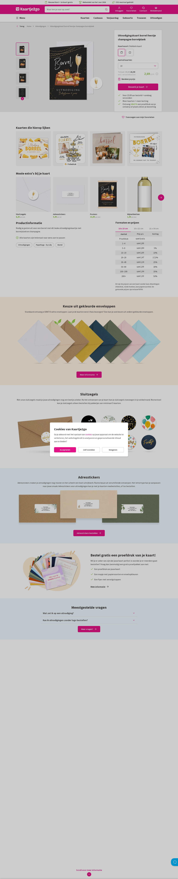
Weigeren (113, 449)
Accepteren (65, 449)
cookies (88, 434)
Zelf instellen (89, 449)
